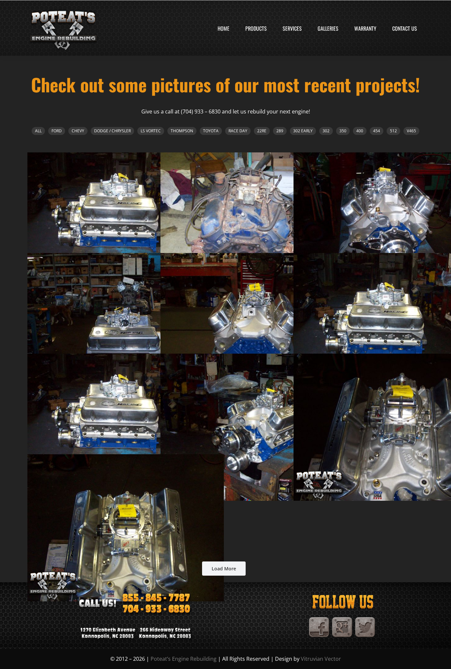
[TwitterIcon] (365, 619)
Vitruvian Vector (321, 658)
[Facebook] (319, 619)
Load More (224, 568)
